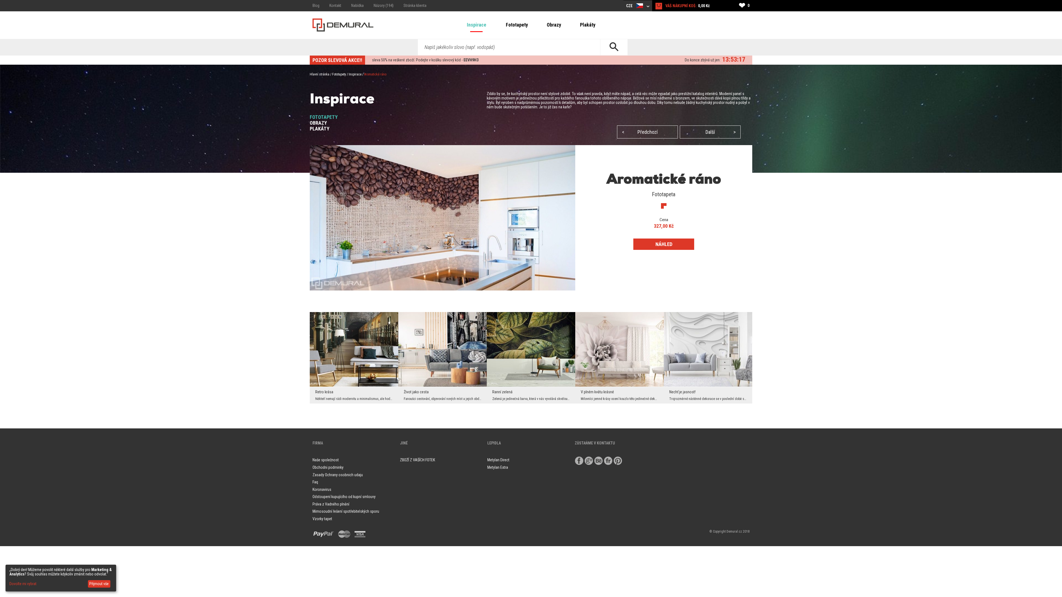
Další (721, 132)
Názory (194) (384, 5)
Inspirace (476, 25)
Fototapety (517, 25)
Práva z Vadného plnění (331, 504)
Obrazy (554, 25)
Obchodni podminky (328, 467)
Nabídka (357, 5)
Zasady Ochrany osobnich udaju (338, 475)
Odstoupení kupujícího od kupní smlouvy (344, 496)
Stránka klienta (415, 5)
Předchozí (640, 132)
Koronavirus (322, 489)
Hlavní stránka (319, 74)
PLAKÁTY (319, 129)
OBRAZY (318, 123)
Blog (316, 5)
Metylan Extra (497, 467)
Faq (315, 482)
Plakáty (587, 25)
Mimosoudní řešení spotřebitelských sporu (346, 511)
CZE (629, 6)
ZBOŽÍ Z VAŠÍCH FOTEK (417, 460)
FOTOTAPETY (324, 117)
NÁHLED (663, 244)
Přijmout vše (99, 584)
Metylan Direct (498, 460)
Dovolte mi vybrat (23, 584)
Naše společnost (326, 460)
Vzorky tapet (322, 519)
